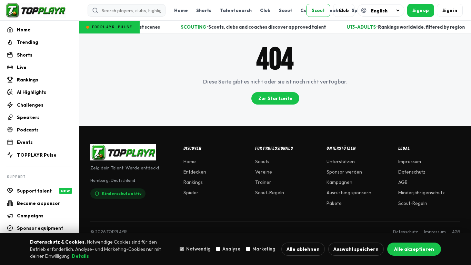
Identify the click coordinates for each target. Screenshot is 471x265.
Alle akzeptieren (414, 249)
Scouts (262, 161)
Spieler (191, 192)
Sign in (449, 10)
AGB (403, 182)
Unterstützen (341, 161)
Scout (285, 10)
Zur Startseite (275, 98)
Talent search (236, 10)
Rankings (193, 182)
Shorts (203, 10)
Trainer (263, 182)
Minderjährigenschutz (421, 192)
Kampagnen (339, 182)
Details (80, 256)
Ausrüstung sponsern (349, 192)
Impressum (409, 161)
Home (181, 10)
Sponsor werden (344, 172)
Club (265, 10)
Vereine (263, 172)
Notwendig (198, 249)
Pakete (334, 203)
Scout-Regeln (269, 192)
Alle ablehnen (303, 249)
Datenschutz (411, 172)
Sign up (420, 10)
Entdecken (194, 172)
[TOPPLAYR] (35, 10)
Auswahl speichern (356, 249)
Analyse (231, 249)
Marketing (263, 249)
